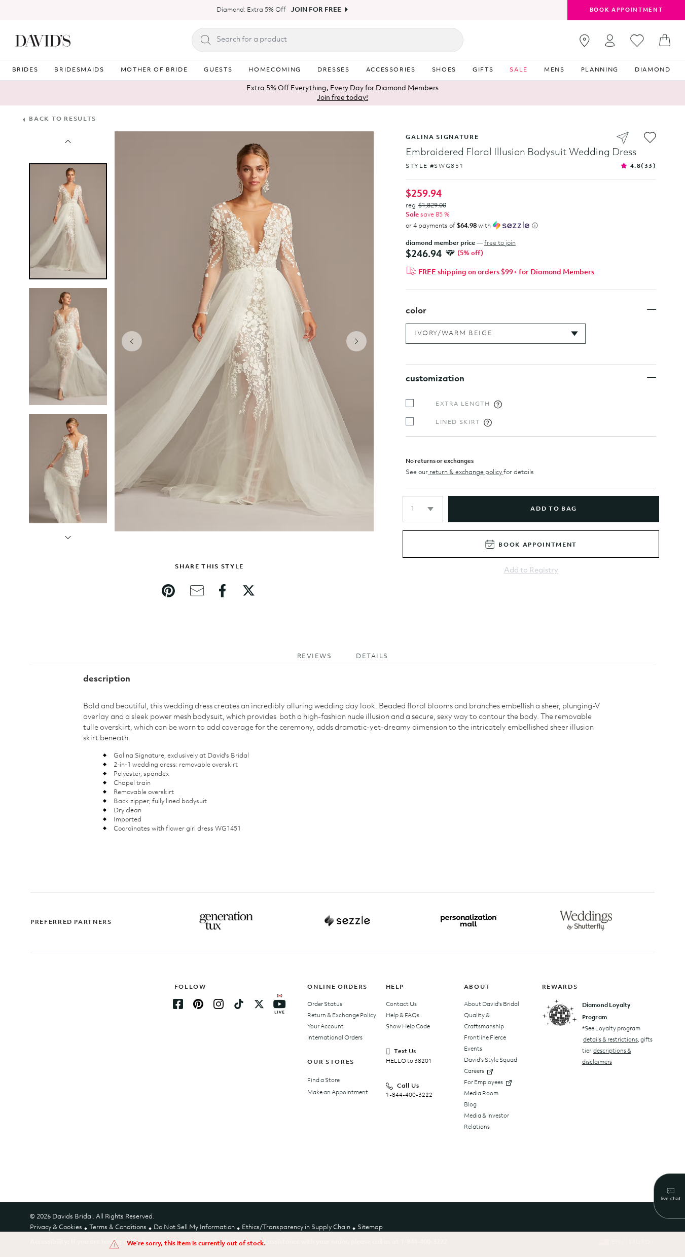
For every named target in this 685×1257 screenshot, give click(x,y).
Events (473, 1049)
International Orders (335, 1038)
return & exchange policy (465, 472)
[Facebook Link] (178, 1004)
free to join (500, 243)
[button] (423, 509)
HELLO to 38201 (409, 1061)
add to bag (553, 509)
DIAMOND (653, 70)
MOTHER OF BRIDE (154, 70)
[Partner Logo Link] (226, 921)
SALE (519, 70)
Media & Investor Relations (486, 1121)
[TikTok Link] (239, 1004)
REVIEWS (314, 656)
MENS (554, 70)
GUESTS (218, 70)
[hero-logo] (42, 40)
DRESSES (333, 70)
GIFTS (483, 70)
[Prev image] (68, 141)
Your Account (325, 1027)
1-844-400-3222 (409, 1095)
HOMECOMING (274, 70)
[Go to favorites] (637, 40)
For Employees (483, 1083)
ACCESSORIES (391, 70)
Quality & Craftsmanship (484, 1021)
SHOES (444, 70)
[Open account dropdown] (610, 40)
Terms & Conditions (118, 1227)
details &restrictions (610, 1040)
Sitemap (370, 1227)
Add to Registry (531, 570)
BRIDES (25, 70)
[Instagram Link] (218, 1004)
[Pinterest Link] (198, 1004)
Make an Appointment (337, 1093)
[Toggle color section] (651, 309)
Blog (470, 1105)
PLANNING (600, 70)
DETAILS (372, 656)
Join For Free (316, 10)
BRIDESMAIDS (79, 70)
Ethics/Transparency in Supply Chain (296, 1227)
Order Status (324, 1004)
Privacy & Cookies (56, 1227)
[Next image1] (68, 537)
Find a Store (323, 1081)
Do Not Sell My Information (194, 1227)
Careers (474, 1071)
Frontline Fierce (485, 1038)
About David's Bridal (491, 1004)
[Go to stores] (584, 40)
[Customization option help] (498, 404)
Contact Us (401, 1004)
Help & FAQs (402, 1016)
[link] (168, 590)
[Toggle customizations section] (651, 377)
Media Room (481, 1094)
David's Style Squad (490, 1060)
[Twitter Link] (259, 1004)
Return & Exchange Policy (341, 1016)
